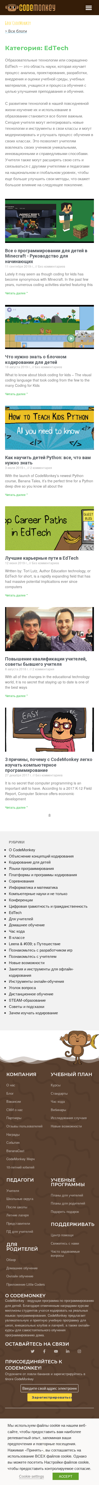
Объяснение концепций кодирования (41, 856)
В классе (17, 937)
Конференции (21, 899)
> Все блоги (16, 31)
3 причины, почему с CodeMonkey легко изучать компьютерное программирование (48, 765)
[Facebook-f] (44, 1351)
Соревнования (21, 880)
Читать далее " (16, 293)
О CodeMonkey (22, 849)
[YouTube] (56, 1351)
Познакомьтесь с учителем (32, 956)
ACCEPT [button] (65, 1476)
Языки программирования (31, 868)
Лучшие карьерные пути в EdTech (41, 558)
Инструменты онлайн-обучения (36, 981)
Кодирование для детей (30, 862)
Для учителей (21, 918)
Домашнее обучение (27, 924)
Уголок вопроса (22, 987)
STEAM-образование (27, 1000)
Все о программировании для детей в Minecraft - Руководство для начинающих (46, 256)
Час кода (17, 931)
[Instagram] (79, 1351)
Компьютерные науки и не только (38, 893)
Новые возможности (26, 962)
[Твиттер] (32, 1351)
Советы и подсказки (26, 1006)
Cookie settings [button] (31, 1476)
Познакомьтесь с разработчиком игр (40, 950)
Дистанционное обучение (31, 993)
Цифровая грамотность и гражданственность (48, 906)
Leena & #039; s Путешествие (34, 943)
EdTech (15, 912)
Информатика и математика (33, 887)
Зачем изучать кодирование (33, 1012)
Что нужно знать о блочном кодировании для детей (36, 359)
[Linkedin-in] (67, 1351)
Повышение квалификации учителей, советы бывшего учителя (46, 661)
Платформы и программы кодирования (43, 874)
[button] (89, 8)
